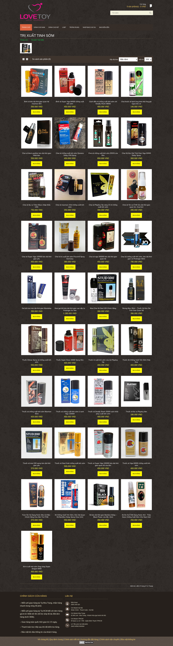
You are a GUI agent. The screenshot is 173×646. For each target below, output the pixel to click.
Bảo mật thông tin (128, 639)
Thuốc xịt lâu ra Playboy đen (136, 412)
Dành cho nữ (53, 27)
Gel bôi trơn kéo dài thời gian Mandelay (36, 308)
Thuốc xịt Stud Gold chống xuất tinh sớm (70, 463)
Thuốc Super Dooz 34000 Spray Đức (70, 360)
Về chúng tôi (43, 639)
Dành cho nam (39, 27)
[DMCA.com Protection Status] (86, 643)
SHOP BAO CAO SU (89, 27)
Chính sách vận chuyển (109, 639)
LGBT (64, 27)
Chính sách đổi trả (71, 639)
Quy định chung (56, 639)
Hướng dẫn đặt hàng (89, 639)
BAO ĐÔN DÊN (104, 27)
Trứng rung (74, 27)
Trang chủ (26, 27)
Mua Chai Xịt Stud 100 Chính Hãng (103, 308)
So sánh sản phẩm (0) (41, 59)
